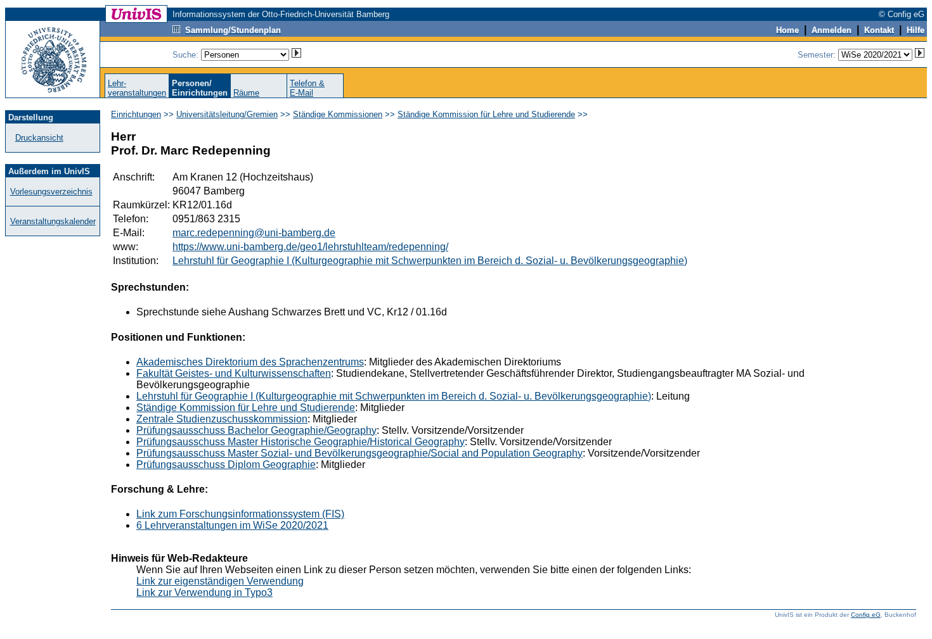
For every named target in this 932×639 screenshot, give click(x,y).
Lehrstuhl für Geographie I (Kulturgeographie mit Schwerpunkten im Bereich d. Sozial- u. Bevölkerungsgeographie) (429, 260)
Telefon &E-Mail (307, 88)
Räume (246, 93)
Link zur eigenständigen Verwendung (220, 581)
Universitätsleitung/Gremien (227, 114)
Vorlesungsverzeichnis (51, 191)
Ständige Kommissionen (337, 114)
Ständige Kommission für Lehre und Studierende (486, 114)
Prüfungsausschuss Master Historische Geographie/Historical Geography (300, 441)
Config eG (866, 614)
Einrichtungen (136, 114)
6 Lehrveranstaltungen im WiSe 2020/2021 (232, 525)
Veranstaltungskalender (53, 221)
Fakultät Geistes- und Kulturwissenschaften (233, 373)
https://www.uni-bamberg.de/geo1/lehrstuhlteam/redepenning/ (310, 246)
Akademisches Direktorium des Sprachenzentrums (250, 362)
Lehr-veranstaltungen (137, 88)
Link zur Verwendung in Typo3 (204, 592)
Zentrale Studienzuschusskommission (221, 419)
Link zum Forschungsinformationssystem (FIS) (240, 514)
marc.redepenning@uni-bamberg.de (253, 232)
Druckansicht (39, 137)
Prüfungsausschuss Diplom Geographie (226, 464)
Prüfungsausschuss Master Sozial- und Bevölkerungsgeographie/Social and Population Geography (359, 453)
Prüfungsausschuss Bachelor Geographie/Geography (256, 430)
